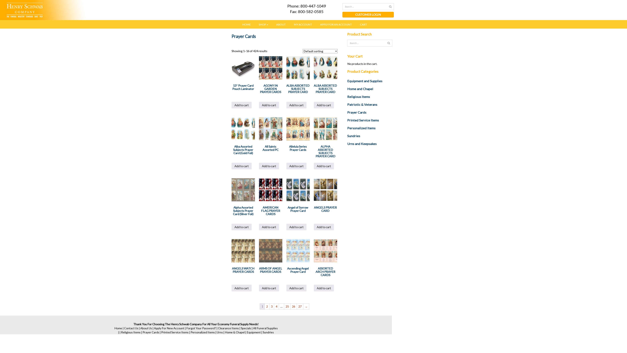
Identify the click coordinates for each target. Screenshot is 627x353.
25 (287, 306)
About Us (146, 328)
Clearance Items (228, 328)
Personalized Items (203, 332)
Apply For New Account (169, 328)
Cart (363, 24)
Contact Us (131, 328)
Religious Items (131, 332)
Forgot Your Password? (201, 328)
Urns (220, 332)
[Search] (390, 6)
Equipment (254, 332)
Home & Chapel (235, 332)
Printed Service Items (175, 332)
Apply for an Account (336, 24)
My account (303, 24)
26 (293, 306)
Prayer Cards (151, 332)
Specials (246, 328)
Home (246, 24)
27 (300, 306)
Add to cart (241, 105)
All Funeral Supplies (265, 328)
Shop (262, 24)
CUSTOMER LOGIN (368, 14)
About (281, 24)
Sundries (268, 332)
